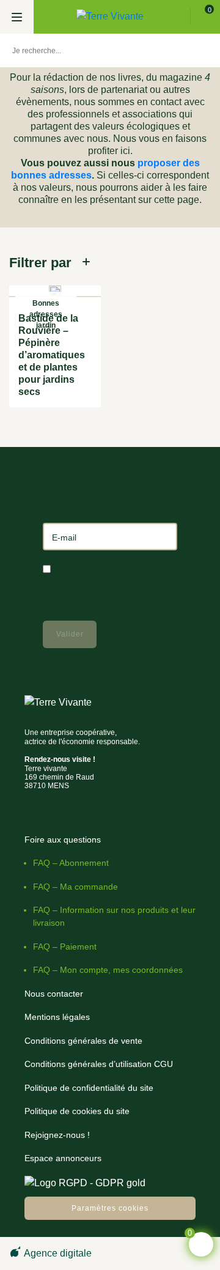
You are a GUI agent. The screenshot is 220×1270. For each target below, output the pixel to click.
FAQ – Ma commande (75, 887)
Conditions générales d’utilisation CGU (98, 1064)
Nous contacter (53, 994)
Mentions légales (57, 1017)
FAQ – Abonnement (71, 863)
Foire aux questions (62, 839)
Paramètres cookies (110, 1208)
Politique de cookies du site (77, 1111)
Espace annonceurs (62, 1158)
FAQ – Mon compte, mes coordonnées (108, 970)
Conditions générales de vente (83, 1041)
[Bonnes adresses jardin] (55, 291)
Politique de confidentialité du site (88, 1088)
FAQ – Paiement (65, 946)
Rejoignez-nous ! (57, 1135)
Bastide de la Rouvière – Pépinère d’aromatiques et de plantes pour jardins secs (51, 355)
